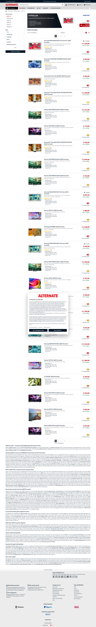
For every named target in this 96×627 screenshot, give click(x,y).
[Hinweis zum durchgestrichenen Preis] (81, 25)
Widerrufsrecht (56, 591)
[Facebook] (54, 576)
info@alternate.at (31, 589)
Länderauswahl (48, 623)
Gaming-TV (9, 26)
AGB (75, 586)
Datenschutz (76, 591)
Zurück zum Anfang (48, 569)
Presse (75, 588)
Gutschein (55, 596)
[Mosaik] (89, 32)
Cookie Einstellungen (78, 596)
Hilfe (85, 1)
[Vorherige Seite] (53, 36)
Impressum (48, 619)
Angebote (45, 8)
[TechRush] (70, 576)
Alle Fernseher (17, 11)
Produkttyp (9, 37)
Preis (8, 32)
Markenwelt (76, 590)
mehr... (15, 47)
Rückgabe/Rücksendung (57, 590)
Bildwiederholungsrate (11, 44)
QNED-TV (9, 22)
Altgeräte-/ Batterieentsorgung (59, 595)
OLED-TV (9, 20)
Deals (22, 8)
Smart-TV (9, 24)
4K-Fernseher (10, 18)
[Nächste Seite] (65, 36)
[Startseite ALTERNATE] (12, 5)
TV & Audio (10, 11)
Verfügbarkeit (9, 34)
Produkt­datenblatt (85, 22)
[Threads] (59, 576)
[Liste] (86, 32)
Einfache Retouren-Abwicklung (49, 1)
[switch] (89, 8)
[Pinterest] (68, 576)
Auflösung (9, 42)
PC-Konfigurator (55, 8)
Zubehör (73, 464)
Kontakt (88, 1)
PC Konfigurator (56, 593)
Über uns (76, 595)
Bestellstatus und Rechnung (58, 588)
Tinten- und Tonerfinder (57, 598)
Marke (8, 39)
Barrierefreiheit (77, 598)
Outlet (39, 8)
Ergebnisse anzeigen (15, 51)
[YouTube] (73, 576)
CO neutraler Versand (10, 1)
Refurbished (31, 8)
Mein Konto (55, 586)
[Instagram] (56, 576)
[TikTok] (62, 576)
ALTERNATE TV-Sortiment (26, 450)
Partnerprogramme (78, 593)
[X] (65, 576)
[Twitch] (76, 576)
